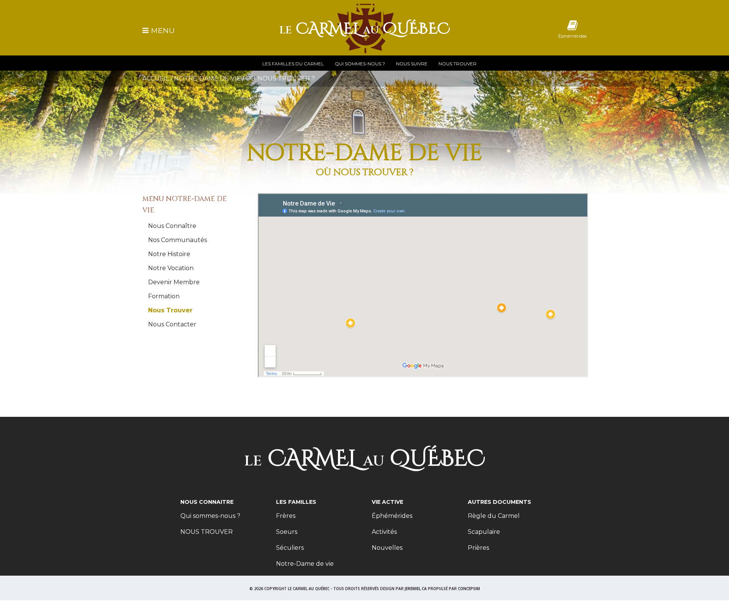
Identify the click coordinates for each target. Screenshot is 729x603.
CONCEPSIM (469, 588)
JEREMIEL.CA (416, 588)
